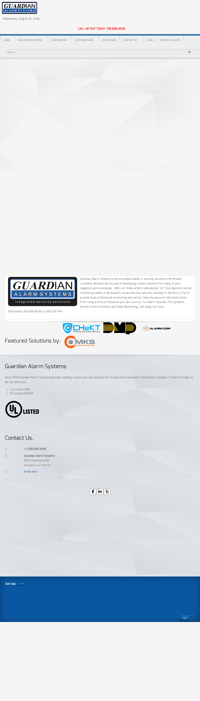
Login (149, 40)
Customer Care (84, 40)
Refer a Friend (16, 203)
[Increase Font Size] (22, 584)
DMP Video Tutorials (20, 263)
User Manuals (16, 253)
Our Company (60, 40)
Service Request (17, 163)
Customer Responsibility (23, 143)
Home (7, 40)
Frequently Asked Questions (26, 153)
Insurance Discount (28, 72)
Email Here (30, 471)
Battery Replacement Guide (25, 243)
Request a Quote (170, 40)
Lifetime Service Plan (21, 223)
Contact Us (130, 40)
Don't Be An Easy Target (23, 183)
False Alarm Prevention (22, 193)
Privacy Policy (16, 233)
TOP (184, 618)
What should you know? (23, 173)
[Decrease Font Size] (18, 584)
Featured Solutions (30, 40)
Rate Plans (109, 40)
